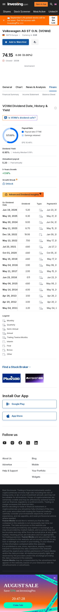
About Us (6, 458)
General (7, 87)
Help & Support (10, 470)
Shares (7, 11)
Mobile (35, 464)
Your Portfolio (39, 470)
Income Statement (31, 94)
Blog (34, 458)
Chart (19, 87)
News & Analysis (36, 87)
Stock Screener (22, 11)
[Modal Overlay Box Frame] (28, 593)
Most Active (39, 11)
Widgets (36, 477)
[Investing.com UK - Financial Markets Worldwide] (18, 4)
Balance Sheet (49, 94)
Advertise (7, 464)
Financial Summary (10, 94)
